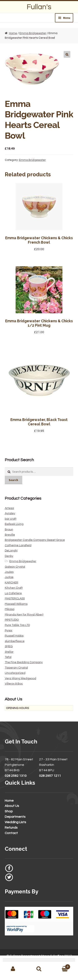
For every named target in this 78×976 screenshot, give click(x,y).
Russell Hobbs (14, 635)
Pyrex (8, 630)
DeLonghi (11, 550)
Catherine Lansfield (18, 545)
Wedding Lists (15, 822)
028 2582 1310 (16, 775)
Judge (9, 577)
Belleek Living (14, 524)
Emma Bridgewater (32, 33)
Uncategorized (15, 673)
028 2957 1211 (50, 775)
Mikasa (9, 609)
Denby (9, 556)
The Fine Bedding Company (24, 662)
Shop (9, 811)
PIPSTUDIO (12, 619)
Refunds (11, 827)
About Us (12, 805)
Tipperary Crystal (16, 667)
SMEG (9, 646)
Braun (9, 529)
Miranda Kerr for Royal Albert (24, 614)
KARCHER (11, 582)
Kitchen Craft (14, 587)
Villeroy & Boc (14, 683)
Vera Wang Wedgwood (20, 678)
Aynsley (10, 513)
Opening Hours (17, 708)
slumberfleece (15, 641)
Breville (10, 534)
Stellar (9, 651)
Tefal (8, 657)
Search (13, 480)
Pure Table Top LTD (17, 625)
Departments (15, 816)
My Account (13, 969)
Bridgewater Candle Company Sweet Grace (35, 540)
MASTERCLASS (15, 598)
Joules (9, 572)
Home (13, 33)
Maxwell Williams (16, 603)
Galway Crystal (15, 566)
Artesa (9, 508)
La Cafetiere (13, 593)
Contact (11, 833)
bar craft (10, 518)
